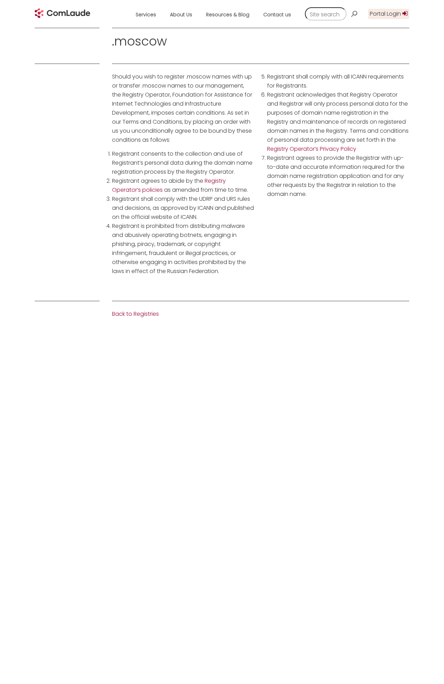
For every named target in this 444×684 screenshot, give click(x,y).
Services (146, 14)
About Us (181, 14)
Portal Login (386, 14)
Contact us (277, 14)
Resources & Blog (227, 14)
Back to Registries (135, 314)
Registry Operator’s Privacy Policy (311, 149)
